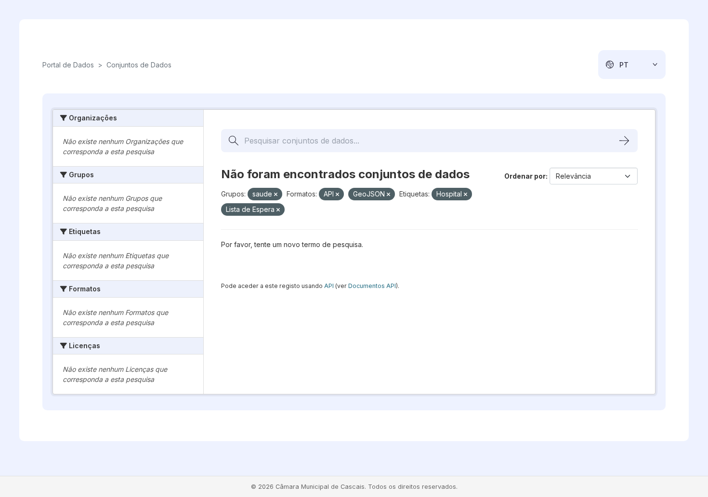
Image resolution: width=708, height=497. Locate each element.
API (329, 285)
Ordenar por (525, 176)
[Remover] (275, 194)
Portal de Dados (68, 65)
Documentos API (372, 285)
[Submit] (624, 140)
